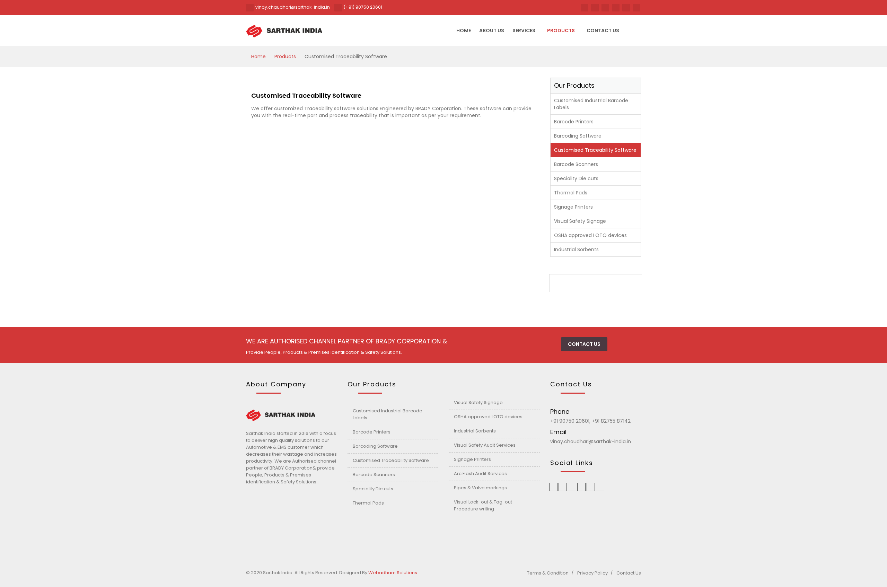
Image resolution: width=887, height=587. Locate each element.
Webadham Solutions (392, 572)
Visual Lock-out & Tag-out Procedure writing (483, 505)
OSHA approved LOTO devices (590, 235)
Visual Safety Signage (580, 221)
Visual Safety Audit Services (485, 445)
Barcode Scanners (576, 164)
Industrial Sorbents (576, 249)
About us (491, 30)
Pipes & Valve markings (480, 487)
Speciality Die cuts (576, 178)
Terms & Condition (548, 573)
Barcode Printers (574, 121)
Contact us (603, 30)
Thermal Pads (570, 192)
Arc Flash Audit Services (480, 473)
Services (523, 30)
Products (561, 30)
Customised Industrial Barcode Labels (591, 104)
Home (463, 30)
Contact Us (628, 573)
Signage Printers (573, 206)
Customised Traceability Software (595, 150)
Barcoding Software (577, 135)
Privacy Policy (592, 573)
